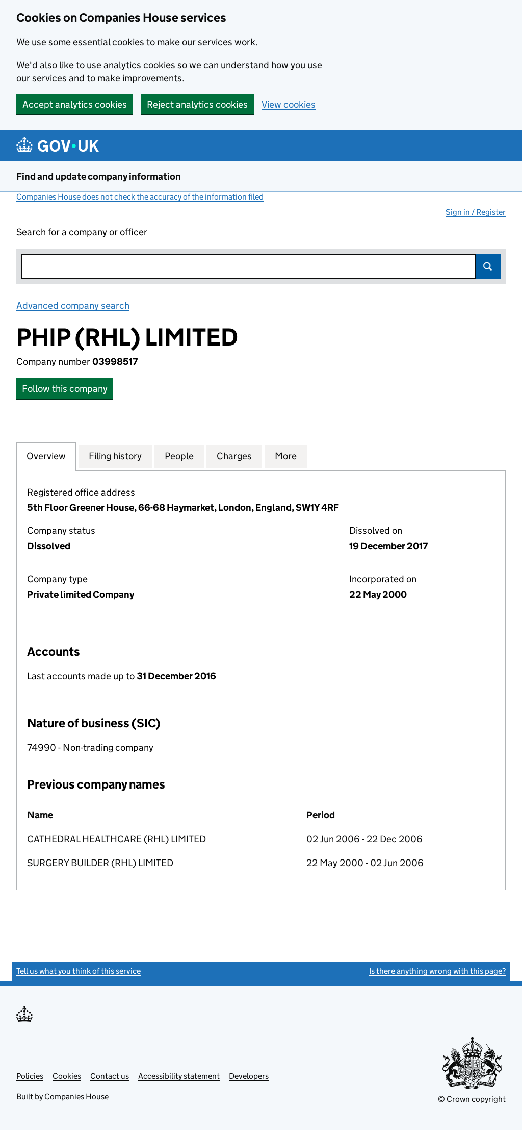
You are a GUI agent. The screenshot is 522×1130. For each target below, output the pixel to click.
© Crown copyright (472, 1099)
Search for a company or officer (81, 232)
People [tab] (179, 456)
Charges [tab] (234, 456)
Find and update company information (98, 176)
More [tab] (286, 456)
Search (488, 266)
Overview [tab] (46, 456)
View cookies (289, 104)
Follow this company (65, 389)
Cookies (67, 1076)
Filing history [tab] (115, 456)
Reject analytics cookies (197, 104)
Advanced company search (72, 305)
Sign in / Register (476, 212)
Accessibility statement (179, 1076)
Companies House (76, 1096)
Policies (29, 1076)
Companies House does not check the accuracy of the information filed (140, 197)
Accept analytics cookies (74, 104)
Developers (249, 1076)
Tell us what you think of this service (78, 971)
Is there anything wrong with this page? (437, 971)
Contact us (109, 1076)
